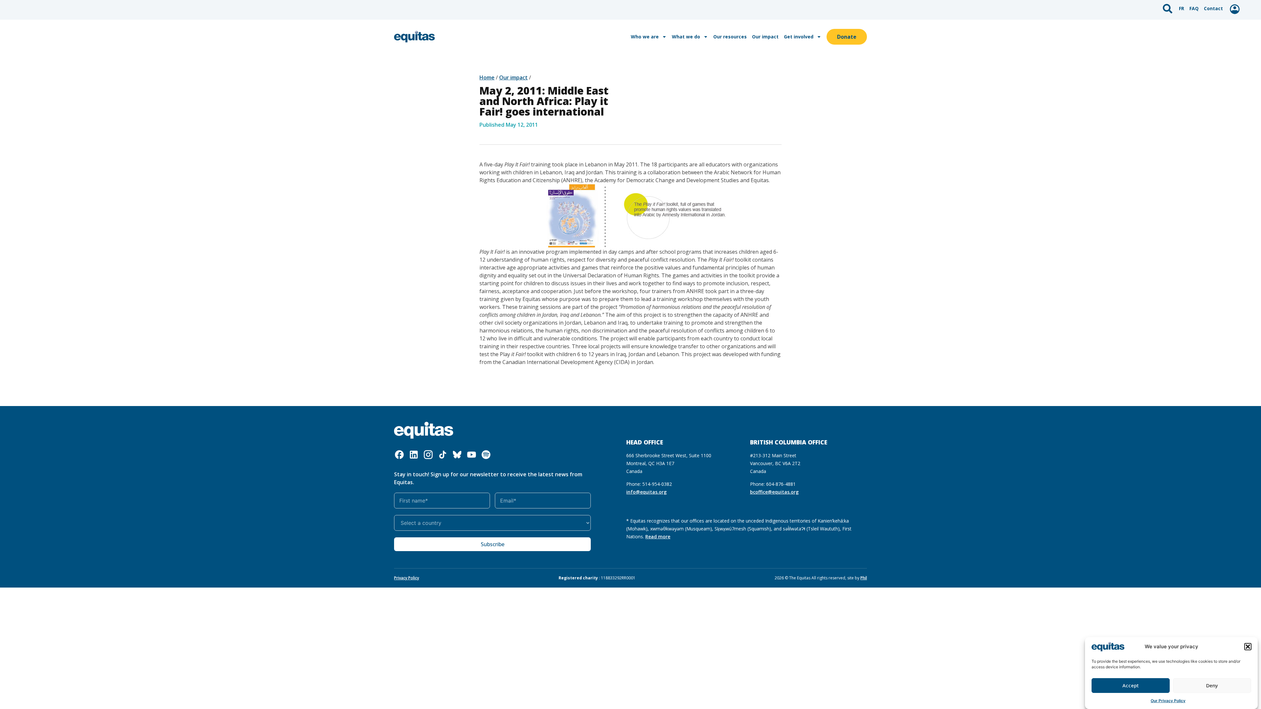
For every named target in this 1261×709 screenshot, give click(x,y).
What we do (686, 36)
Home (487, 77)
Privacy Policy (406, 578)
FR (1181, 8)
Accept (1130, 685)
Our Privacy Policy (1168, 700)
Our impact (765, 36)
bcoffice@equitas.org (774, 492)
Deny (1212, 685)
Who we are (645, 36)
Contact (1213, 8)
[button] (1248, 646)
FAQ (1194, 8)
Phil (863, 578)
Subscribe (492, 544)
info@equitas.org (646, 492)
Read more (657, 536)
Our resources (730, 36)
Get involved (798, 36)
